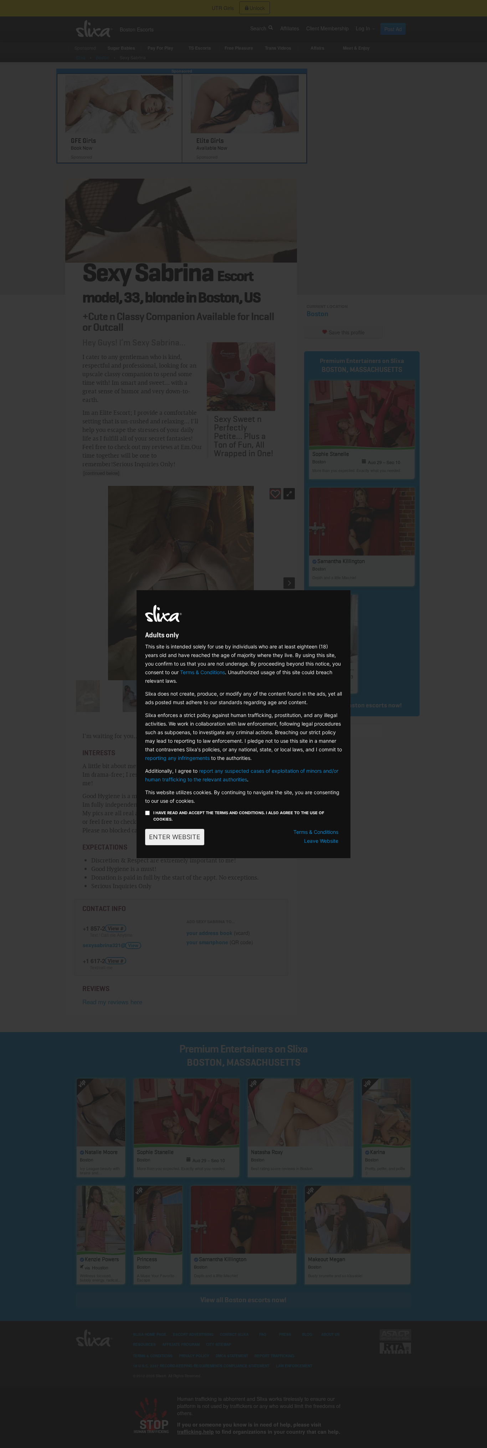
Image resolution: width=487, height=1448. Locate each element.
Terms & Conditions (202, 672)
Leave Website (321, 841)
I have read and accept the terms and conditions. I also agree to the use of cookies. (238, 816)
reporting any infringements (177, 758)
